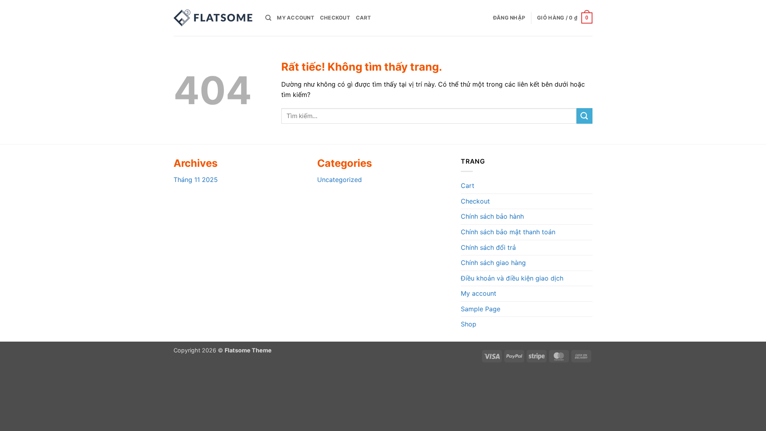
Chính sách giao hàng (493, 263)
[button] (509, 18)
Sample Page (480, 309)
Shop (468, 324)
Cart (363, 18)
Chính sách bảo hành (492, 216)
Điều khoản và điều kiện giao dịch (512, 278)
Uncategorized (339, 180)
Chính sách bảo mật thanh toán (508, 232)
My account (295, 18)
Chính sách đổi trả (488, 247)
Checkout (335, 18)
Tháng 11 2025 (196, 180)
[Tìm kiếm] (268, 18)
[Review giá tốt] (213, 18)
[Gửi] (584, 116)
